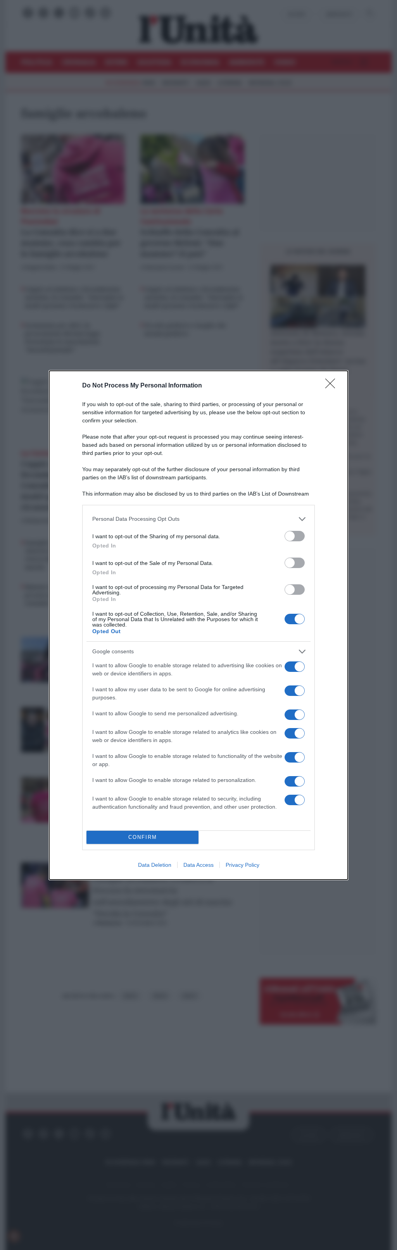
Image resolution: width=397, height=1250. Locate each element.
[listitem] (198, 519)
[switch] (295, 536)
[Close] (332, 386)
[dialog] (198, 625)
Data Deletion (154, 865)
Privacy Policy (242, 865)
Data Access (198, 865)
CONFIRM (142, 837)
